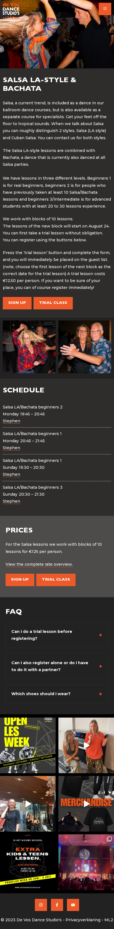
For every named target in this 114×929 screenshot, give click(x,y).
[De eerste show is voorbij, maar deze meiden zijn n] (28, 804)
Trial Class (53, 303)
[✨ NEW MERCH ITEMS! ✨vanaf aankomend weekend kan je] (86, 804)
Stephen (11, 420)
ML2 (108, 919)
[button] (105, 9)
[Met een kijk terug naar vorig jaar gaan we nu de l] (86, 862)
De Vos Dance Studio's (39, 919)
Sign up (17, 303)
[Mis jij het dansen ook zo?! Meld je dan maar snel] (28, 745)
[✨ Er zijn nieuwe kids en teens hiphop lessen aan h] (28, 862)
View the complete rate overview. (39, 564)
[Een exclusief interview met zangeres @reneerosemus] (86, 745)
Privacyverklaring (83, 919)
